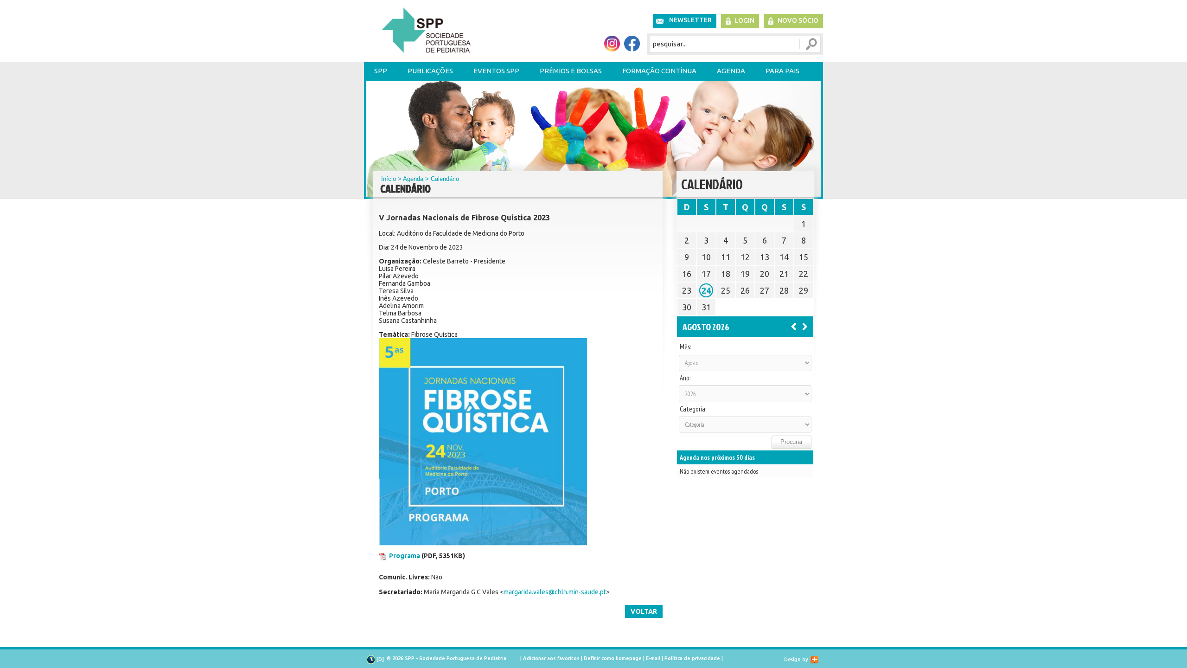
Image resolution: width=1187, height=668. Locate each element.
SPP (380, 71)
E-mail (653, 658)
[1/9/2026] (804, 326)
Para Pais (782, 71)
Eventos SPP (496, 71)
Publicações (430, 71)
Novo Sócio (798, 20)
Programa (404, 555)
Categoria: (693, 409)
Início (388, 178)
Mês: (685, 347)
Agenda (731, 71)
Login (744, 20)
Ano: (685, 378)
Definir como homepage (613, 658)
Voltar (644, 611)
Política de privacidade (692, 658)
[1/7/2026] (793, 326)
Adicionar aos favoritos (551, 658)
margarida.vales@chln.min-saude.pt (555, 592)
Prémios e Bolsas (571, 71)
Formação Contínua (659, 71)
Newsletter (690, 20)
